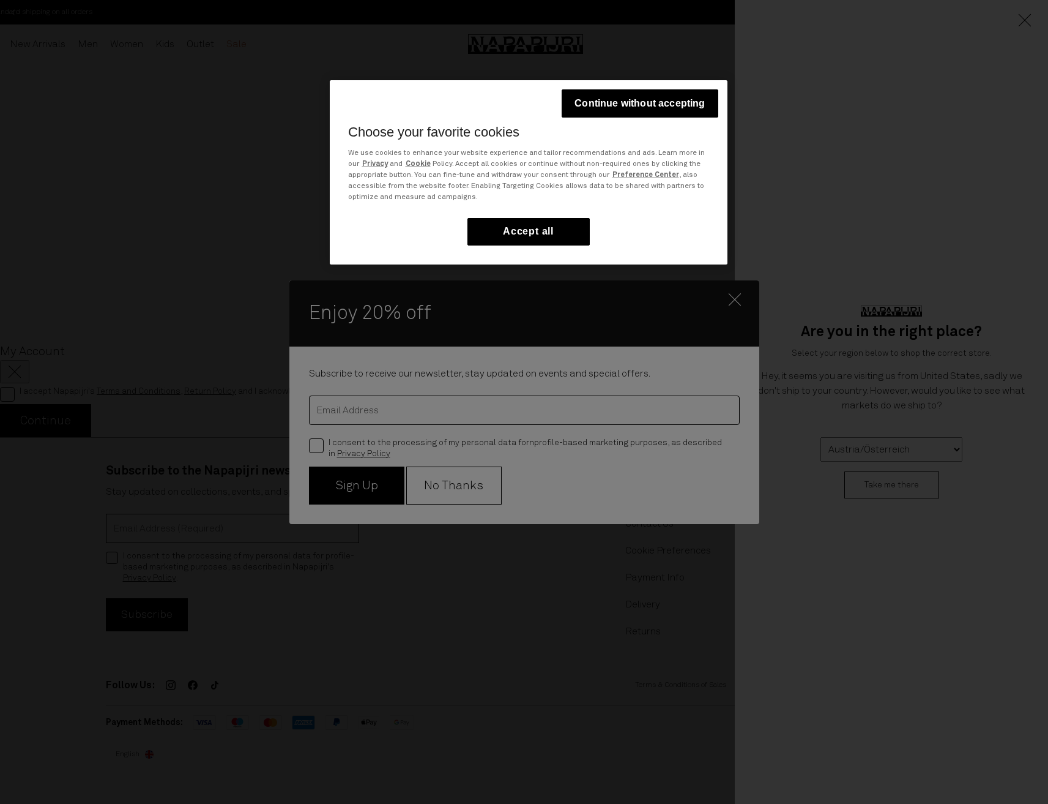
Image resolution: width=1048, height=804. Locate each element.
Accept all (528, 232)
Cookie (418, 164)
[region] (528, 172)
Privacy (375, 164)
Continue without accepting (639, 103)
